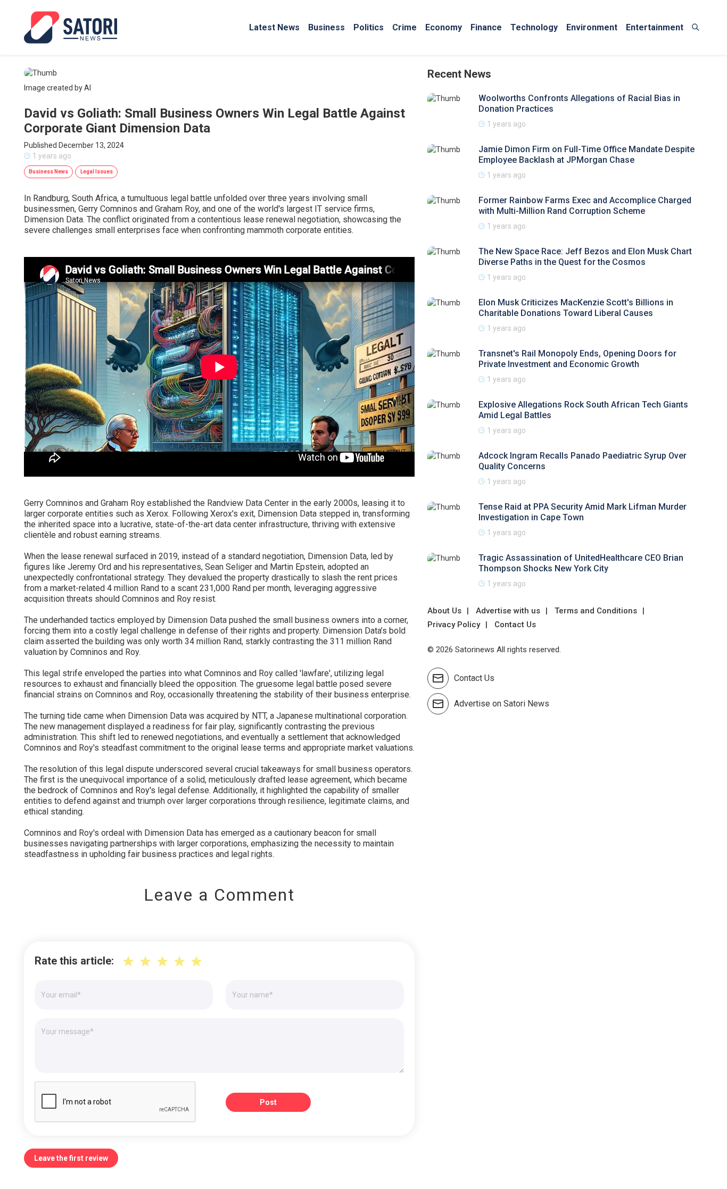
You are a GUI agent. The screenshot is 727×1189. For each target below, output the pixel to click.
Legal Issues (96, 171)
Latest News (274, 27)
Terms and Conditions (596, 611)
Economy (443, 27)
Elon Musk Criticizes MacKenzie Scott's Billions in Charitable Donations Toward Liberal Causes (575, 307)
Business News (48, 171)
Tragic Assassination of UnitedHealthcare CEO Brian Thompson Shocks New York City (580, 563)
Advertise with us (508, 611)
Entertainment (654, 27)
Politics (368, 27)
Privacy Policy (453, 624)
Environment (591, 27)
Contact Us (515, 624)
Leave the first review (71, 1158)
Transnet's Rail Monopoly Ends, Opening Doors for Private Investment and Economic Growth (577, 358)
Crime (404, 27)
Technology (534, 27)
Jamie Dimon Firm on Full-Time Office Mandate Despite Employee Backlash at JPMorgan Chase (586, 154)
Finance (486, 27)
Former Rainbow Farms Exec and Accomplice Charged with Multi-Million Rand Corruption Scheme (584, 205)
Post (268, 1102)
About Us (444, 611)
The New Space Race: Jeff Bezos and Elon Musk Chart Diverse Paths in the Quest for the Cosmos (585, 256)
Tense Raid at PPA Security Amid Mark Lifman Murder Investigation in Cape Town (582, 512)
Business (326, 27)
